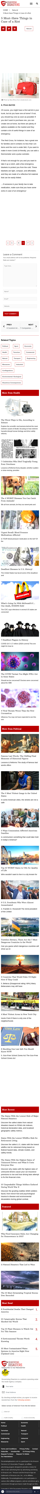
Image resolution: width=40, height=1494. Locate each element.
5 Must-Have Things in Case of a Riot (17, 13)
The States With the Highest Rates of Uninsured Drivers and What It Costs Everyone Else (17, 1162)
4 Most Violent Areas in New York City (18, 1014)
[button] (31, 3)
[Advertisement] (20, 52)
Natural (15, 10)
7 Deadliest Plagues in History (14, 640)
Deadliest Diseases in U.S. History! (16, 569)
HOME (5, 10)
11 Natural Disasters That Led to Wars (18, 1264)
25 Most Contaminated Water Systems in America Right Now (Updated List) (15, 1351)
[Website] (20, 306)
